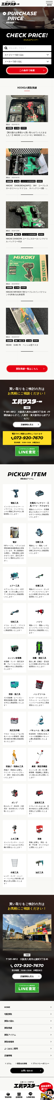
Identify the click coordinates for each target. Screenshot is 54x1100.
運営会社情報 (22, 1063)
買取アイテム (10, 1034)
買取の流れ (9, 1021)
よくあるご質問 (11, 1048)
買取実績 (8, 1028)
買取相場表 (9, 1041)
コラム (9, 1063)
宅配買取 (8, 1014)
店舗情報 (8, 1055)
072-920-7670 (28, 966)
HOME (7, 1007)
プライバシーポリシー (41, 1063)
